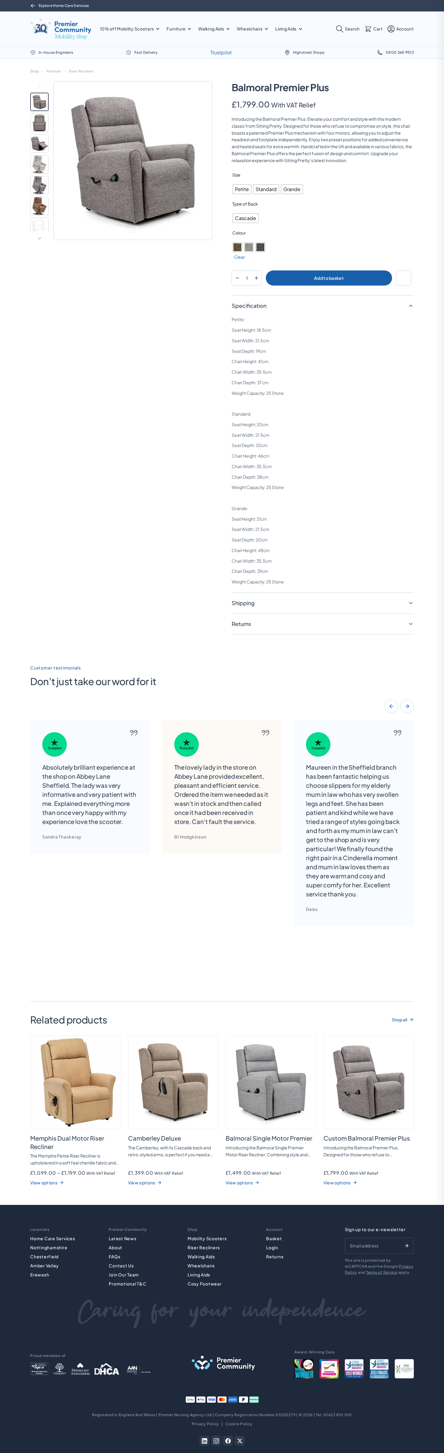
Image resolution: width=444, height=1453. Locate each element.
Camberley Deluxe (154, 1138)
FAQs (114, 1256)
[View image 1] (39, 102)
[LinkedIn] (204, 1441)
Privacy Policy (205, 1424)
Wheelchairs (201, 1265)
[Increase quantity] (256, 278)
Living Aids (199, 1274)
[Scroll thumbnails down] (39, 238)
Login (272, 1247)
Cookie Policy (239, 1424)
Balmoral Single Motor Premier (269, 1138)
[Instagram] (216, 1441)
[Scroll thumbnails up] (39, 85)
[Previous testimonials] (391, 706)
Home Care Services (52, 1238)
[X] (240, 1441)
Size (236, 174)
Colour (239, 232)
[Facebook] (228, 1441)
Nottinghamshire (48, 1247)
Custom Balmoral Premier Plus (366, 1138)
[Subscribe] (406, 1245)
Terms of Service (381, 1272)
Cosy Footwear (205, 1283)
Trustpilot (221, 52)
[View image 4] (39, 164)
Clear (239, 257)
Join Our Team (124, 1274)
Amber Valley (44, 1265)
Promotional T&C (127, 1283)
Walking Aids (201, 1256)
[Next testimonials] (407, 706)
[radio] (242, 189)
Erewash (39, 1274)
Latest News (122, 1238)
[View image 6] (39, 206)
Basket (274, 1238)
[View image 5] (39, 185)
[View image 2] (39, 122)
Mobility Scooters (207, 1238)
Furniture (54, 71)
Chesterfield (44, 1256)
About (115, 1247)
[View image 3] (39, 143)
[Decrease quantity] (237, 278)
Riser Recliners (81, 71)
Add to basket (329, 278)
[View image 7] (39, 227)
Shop (34, 71)
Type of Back (245, 203)
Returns (274, 1256)
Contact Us (121, 1265)
